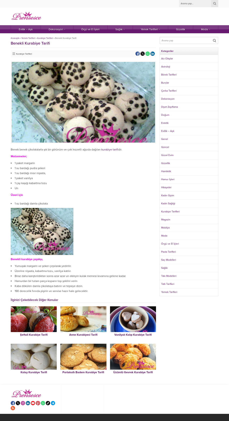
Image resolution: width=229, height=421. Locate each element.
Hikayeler (166, 187)
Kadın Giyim (167, 195)
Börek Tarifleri (169, 74)
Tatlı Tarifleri (167, 284)
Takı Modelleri (168, 276)
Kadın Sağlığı (168, 203)
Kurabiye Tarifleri (45, 38)
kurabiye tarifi (109, 149)
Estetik (165, 123)
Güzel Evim (167, 155)
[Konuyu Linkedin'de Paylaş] (152, 54)
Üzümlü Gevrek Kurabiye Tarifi (133, 372)
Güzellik (165, 163)
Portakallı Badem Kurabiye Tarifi (83, 372)
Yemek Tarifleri (28, 38)
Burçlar (165, 82)
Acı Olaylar (167, 58)
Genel (164, 139)
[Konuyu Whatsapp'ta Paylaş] (147, 54)
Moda (164, 235)
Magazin (165, 219)
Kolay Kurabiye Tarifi (34, 372)
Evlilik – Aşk (167, 131)
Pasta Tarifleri (168, 251)
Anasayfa (15, 38)
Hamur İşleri (167, 179)
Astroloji (165, 66)
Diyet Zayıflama (169, 106)
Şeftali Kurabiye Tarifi (34, 335)
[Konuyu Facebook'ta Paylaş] (137, 54)
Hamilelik (166, 171)
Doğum (165, 114)
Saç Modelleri (168, 259)
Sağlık (164, 267)
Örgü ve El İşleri (170, 243)
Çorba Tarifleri (169, 90)
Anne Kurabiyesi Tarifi (83, 335)
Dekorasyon (168, 98)
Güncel (165, 147)
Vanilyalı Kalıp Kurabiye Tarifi (133, 335)
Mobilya (165, 227)
